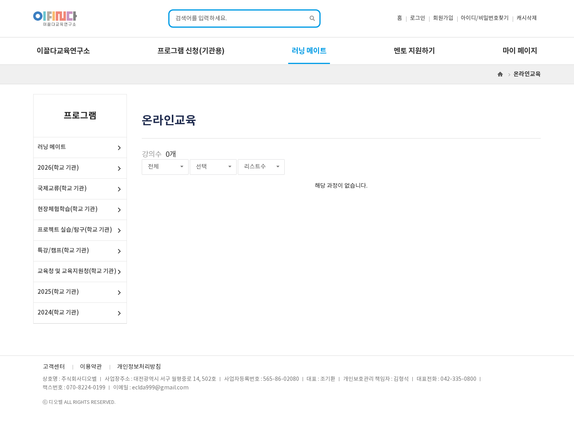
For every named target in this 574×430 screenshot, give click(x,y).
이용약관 (91, 367)
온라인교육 (527, 74)
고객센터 (54, 367)
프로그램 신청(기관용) (191, 51)
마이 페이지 (520, 51)
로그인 (417, 18)
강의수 (152, 155)
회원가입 (443, 18)
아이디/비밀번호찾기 (485, 18)
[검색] (313, 18)
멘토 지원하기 (414, 51)
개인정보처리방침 (139, 367)
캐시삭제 (527, 18)
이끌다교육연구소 (63, 51)
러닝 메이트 (309, 51)
